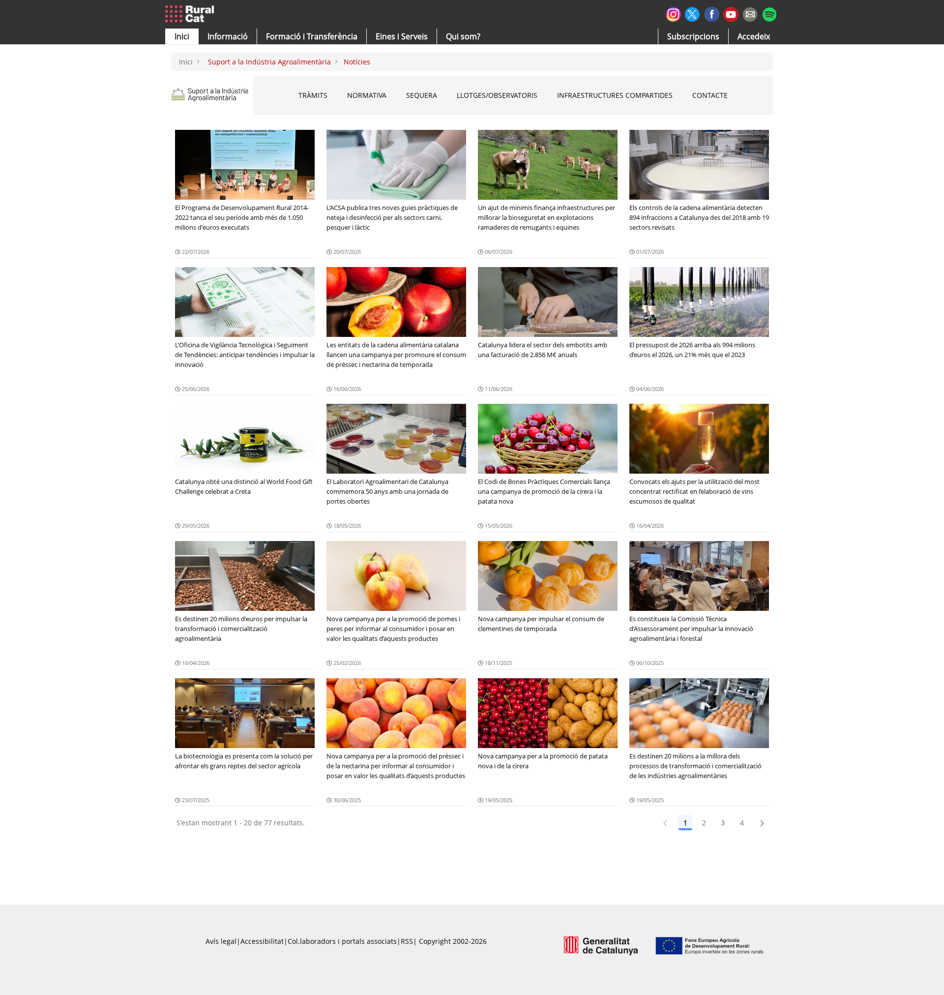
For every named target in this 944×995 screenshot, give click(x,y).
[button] (182, 36)
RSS (407, 941)
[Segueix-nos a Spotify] (769, 13)
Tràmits (312, 95)
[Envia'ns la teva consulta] (750, 13)
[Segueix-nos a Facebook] (711, 13)
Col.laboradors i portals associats (342, 941)
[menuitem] (311, 36)
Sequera (421, 95)
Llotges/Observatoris (497, 95)
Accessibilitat (262, 941)
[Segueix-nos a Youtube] (730, 13)
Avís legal (221, 941)
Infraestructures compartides (615, 95)
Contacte (710, 95)
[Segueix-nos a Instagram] (673, 13)
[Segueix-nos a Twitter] (692, 13)
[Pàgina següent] (762, 823)
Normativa (366, 95)
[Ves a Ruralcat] (191, 14)
